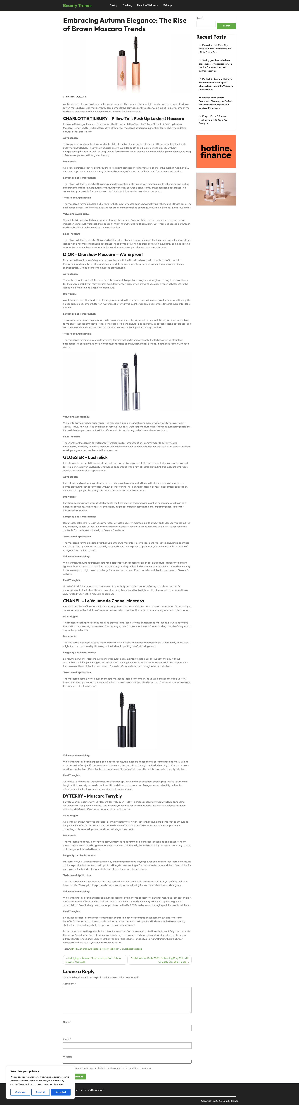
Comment (69, 983)
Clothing (127, 5)
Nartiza (70, 96)
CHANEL (74, 948)
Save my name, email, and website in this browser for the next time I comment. (109, 1068)
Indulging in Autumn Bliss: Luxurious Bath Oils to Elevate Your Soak (93, 959)
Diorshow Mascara (90, 948)
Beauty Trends (77, 5)
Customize (20, 1092)
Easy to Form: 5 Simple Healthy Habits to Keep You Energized (213, 120)
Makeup (167, 5)
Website (67, 1056)
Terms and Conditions (92, 1089)
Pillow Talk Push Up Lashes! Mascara (122, 948)
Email (67, 1039)
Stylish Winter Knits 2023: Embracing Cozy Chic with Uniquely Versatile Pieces (160, 959)
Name (67, 1021)
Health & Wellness (147, 5)
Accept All (61, 1092)
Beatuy (114, 5)
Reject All (40, 1092)
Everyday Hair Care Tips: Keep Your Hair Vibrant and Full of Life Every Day (215, 49)
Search (200, 18)
